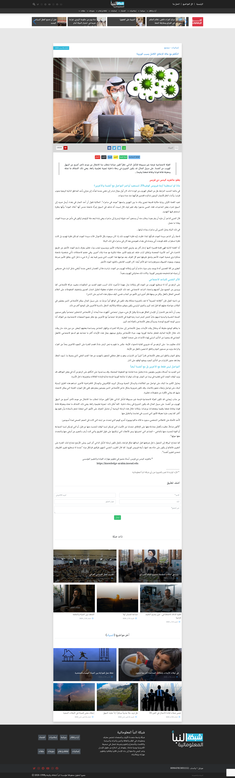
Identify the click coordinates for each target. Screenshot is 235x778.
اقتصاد (123, 11)
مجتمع (167, 48)
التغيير (116, 157)
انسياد (110, 635)
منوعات (91, 11)
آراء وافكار (152, 11)
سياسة (142, 11)
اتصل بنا (176, 4)
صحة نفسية (123, 157)
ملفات (83, 11)
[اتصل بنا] (61, 4)
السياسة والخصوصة (197, 775)
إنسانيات (114, 11)
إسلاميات (133, 11)
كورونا (110, 157)
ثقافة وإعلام (102, 11)
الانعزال (97, 157)
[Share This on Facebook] (109, 148)
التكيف (104, 157)
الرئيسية (199, 4)
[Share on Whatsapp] (124, 148)
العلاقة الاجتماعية (134, 157)
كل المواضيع (188, 4)
